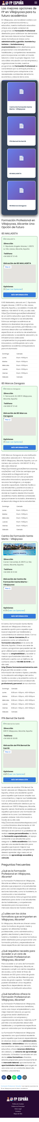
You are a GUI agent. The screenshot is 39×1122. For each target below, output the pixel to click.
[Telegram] (19, 1077)
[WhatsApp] (14, 1077)
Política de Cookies (18, 1104)
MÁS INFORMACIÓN (19, 295)
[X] (9, 1077)
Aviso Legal (18, 1109)
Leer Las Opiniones (14, 289)
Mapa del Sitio (18, 1113)
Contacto (18, 1111)
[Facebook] (4, 1077)
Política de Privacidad (18, 1106)
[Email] (24, 1077)
